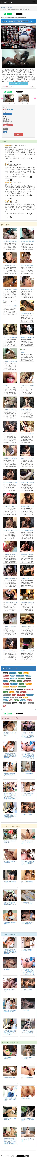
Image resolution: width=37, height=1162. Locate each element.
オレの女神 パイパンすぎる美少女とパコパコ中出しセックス (10, 734)
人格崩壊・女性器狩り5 (27, 814)
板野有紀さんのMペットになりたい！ (12, 482)
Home (4, 8)
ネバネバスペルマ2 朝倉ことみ (28, 289)
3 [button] (12, 104)
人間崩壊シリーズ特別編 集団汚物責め (12, 458)
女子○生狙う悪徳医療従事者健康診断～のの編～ (27, 794)
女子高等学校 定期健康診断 (27, 882)
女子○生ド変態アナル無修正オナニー (10, 1119)
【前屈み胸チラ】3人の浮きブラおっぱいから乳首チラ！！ (10, 1099)
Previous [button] (2, 98)
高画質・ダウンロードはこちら (18, 83)
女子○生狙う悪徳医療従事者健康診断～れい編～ (10, 1010)
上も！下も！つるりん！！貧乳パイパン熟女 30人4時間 (28, 1140)
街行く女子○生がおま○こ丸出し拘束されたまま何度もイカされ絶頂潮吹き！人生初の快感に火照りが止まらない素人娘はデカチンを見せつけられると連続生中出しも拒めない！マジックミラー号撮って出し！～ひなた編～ (28, 757)
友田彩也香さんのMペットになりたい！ (13, 506)
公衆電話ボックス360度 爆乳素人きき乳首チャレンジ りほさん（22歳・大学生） (28, 862)
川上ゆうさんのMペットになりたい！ (12, 530)
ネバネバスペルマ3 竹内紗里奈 (11, 289)
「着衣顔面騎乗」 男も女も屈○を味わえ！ (10, 1057)
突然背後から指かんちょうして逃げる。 (10, 841)
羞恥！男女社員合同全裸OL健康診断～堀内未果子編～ (10, 774)
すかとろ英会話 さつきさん (27, 1078)
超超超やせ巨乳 (25, 1010)
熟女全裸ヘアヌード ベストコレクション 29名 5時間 (27, 842)
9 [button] (27, 104)
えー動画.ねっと (7, 2)
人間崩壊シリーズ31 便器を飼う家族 (12, 361)
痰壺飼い (6, 385)
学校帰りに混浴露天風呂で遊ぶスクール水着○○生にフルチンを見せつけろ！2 (10, 903)
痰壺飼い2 (23, 352)
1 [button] (7, 104)
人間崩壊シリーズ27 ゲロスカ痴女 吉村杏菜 (14, 626)
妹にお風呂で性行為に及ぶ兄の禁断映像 (10, 861)
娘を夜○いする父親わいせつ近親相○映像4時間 (27, 923)
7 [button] (22, 104)
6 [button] (20, 104)
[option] (10, 98)
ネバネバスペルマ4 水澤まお (27, 265)
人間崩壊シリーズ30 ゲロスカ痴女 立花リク (14, 409)
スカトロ (10, 8)
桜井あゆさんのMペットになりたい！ (12, 434)
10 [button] (30, 104)
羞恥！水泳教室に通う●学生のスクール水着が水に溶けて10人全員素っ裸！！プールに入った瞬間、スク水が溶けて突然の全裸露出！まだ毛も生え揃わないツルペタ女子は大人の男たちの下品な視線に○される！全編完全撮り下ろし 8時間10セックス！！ (10, 799)
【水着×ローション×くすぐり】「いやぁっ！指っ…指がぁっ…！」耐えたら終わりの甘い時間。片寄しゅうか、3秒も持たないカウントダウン (28, 735)
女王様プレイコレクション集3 (11, 602)
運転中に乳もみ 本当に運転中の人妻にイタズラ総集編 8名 (28, 1119)
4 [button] (14, 104)
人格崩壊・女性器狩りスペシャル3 (10, 990)
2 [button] (9, 104)
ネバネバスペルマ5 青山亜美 (10, 265)
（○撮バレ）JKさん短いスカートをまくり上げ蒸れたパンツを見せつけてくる (28, 1031)
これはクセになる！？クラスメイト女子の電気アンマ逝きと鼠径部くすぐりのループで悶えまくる (10, 815)
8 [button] (25, 104)
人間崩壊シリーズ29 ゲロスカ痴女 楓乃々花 (14, 554)
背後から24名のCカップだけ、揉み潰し (28, 1057)
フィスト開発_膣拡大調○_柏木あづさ (10, 923)
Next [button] (35, 98)
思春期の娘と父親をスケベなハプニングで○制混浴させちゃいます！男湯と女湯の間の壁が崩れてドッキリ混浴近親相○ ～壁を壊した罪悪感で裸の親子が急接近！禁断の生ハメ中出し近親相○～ (10, 1142)
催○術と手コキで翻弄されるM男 (28, 458)
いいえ (9, 161)
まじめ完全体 (7, 969)
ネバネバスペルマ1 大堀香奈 (10, 306)
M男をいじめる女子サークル (10, 651)
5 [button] (17, 104)
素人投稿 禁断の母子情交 (27, 773)
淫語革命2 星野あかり (26, 409)
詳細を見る (18, 134)
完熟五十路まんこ (26, 1098)
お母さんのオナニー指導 (9, 1077)
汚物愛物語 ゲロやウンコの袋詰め (28, 506)
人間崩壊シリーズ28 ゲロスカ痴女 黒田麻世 (14, 578)
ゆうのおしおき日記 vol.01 (10, 881)
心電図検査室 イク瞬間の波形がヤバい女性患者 (27, 902)
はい (29, 158)
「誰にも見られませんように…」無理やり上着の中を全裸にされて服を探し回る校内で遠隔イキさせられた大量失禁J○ (10, 755)
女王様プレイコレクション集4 (28, 482)
